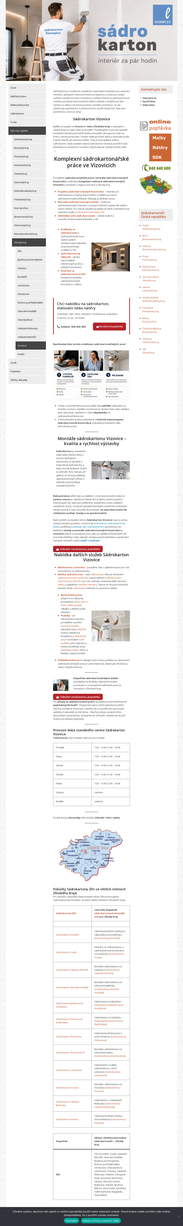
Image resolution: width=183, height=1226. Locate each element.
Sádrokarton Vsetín (66, 952)
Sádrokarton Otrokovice (68, 1036)
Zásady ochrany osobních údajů (101, 1220)
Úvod (13, 87)
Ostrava (146, 246)
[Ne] (178, 1216)
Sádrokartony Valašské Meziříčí (107, 971)
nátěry (61, 584)
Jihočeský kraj (21, 147)
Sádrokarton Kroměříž (67, 934)
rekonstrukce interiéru (70, 581)
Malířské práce (18, 96)
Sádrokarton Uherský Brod (70, 1052)
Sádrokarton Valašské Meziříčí (72, 969)
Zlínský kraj (20, 242)
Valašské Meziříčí (27, 337)
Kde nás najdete (19, 130)
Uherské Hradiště (27, 311)
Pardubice (147, 307)
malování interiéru (87, 584)
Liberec (146, 287)
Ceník (14, 362)
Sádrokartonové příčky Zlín (90, 212)
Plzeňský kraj (21, 156)
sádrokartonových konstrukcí (73, 577)
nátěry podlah (74, 605)
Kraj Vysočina (21, 208)
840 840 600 (78, 326)
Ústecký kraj (20, 173)
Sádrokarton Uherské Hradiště (72, 987)
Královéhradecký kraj (25, 190)
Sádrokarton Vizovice (67, 1087)
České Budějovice (151, 328)
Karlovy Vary (148, 266)
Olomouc (147, 338)
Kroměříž (22, 276)
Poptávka (15, 371)
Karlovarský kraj (22, 165)
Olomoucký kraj (22, 225)
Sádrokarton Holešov (67, 1119)
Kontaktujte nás (154, 89)
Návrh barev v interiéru (71, 567)
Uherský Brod (25, 319)
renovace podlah (70, 626)
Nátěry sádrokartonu (70, 574)
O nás (14, 122)
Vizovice (22, 345)
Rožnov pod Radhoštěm (30, 302)
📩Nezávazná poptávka (109, 326)
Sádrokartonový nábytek (70, 255)
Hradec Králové (150, 297)
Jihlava (145, 318)
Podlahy (65, 615)
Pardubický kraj (22, 199)
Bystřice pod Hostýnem (30, 259)
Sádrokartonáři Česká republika (153, 215)
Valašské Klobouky (28, 328)
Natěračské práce (20, 105)
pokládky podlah (69, 649)
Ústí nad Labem (150, 277)
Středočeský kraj (23, 139)
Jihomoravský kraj (23, 216)
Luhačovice (23, 285)
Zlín (20, 251)
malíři (83, 540)
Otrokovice (23, 294)
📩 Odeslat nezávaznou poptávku (78, 549)
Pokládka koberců (68, 660)
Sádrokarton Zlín (66, 913)
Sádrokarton (17, 113)
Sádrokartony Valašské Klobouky (107, 1105)
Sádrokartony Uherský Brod (110, 1056)
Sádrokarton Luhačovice (69, 1070)
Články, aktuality (19, 380)
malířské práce (113, 577)
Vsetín (21, 354)
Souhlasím (71, 1220)
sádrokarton (100, 523)
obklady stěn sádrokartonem (88, 526)
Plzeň (145, 256)
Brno (145, 235)
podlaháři (81, 629)
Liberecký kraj (21, 182)
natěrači (95, 540)
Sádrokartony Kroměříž (107, 938)
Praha (145, 225)
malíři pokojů (97, 574)
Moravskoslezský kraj (25, 233)
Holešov (22, 268)
